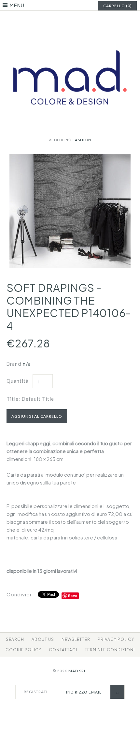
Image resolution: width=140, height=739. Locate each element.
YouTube (82, 21)
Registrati (36, 691)
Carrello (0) (117, 5)
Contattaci (63, 649)
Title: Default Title (30, 399)
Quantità (18, 381)
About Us (43, 639)
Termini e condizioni (110, 649)
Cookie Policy (23, 649)
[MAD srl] (70, 39)
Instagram (74, 21)
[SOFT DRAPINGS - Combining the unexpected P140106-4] (70, 157)
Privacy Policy (116, 639)
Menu (17, 5)
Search (15, 639)
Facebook (58, 21)
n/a (27, 364)
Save (72, 595)
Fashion (82, 139)
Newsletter (76, 639)
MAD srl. (78, 670)
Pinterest (66, 21)
